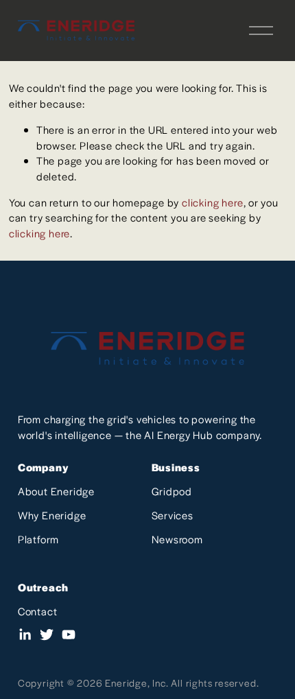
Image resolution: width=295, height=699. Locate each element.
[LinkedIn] (25, 634)
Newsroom (177, 539)
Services (172, 515)
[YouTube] (68, 634)
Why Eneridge (52, 515)
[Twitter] (47, 634)
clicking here (212, 202)
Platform (38, 539)
